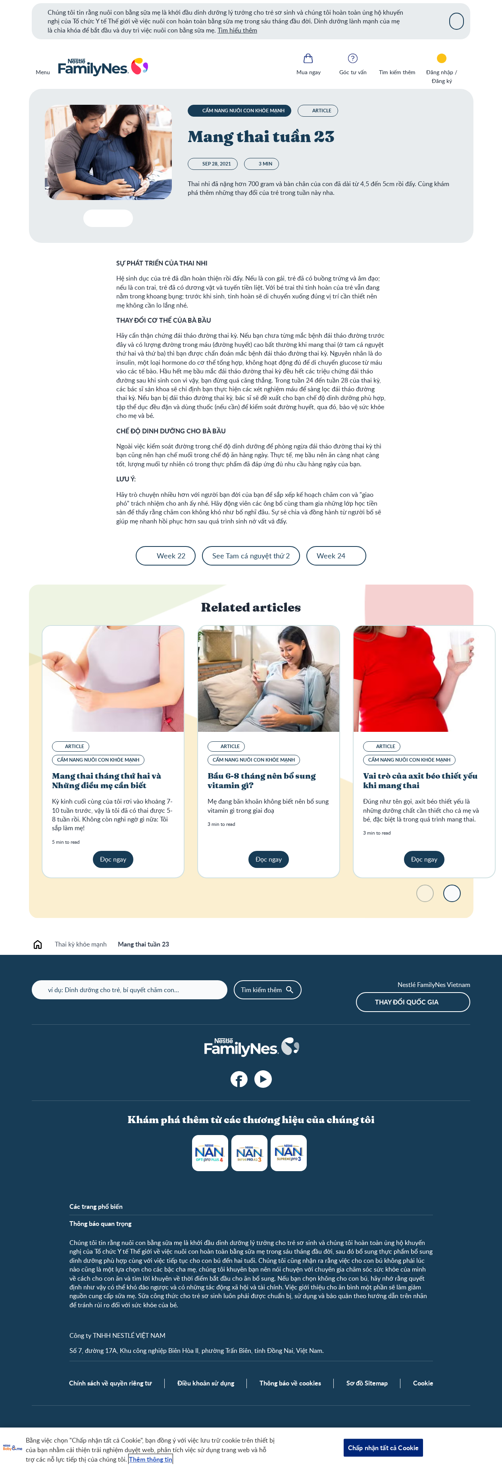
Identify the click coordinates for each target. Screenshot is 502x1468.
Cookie (423, 1383)
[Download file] (93, 218)
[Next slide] (452, 893)
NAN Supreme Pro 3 (289, 1153)
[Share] (123, 218)
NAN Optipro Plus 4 (210, 1153)
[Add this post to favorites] (108, 218)
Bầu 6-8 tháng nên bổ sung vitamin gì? (261, 781)
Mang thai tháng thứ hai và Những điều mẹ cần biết (106, 781)
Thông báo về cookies (290, 1383)
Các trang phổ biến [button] (96, 1206)
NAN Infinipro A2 (249, 1153)
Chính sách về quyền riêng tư (110, 1383)
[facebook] (239, 1079)
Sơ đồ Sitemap (367, 1383)
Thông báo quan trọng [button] (100, 1223)
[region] (251, 1448)
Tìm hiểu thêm (237, 30)
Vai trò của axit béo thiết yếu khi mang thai (420, 781)
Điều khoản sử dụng (205, 1383)
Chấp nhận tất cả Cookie (383, 1447)
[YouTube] (263, 1079)
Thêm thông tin (150, 1459)
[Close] (456, 21)
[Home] (102, 67)
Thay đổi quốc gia (407, 1001)
